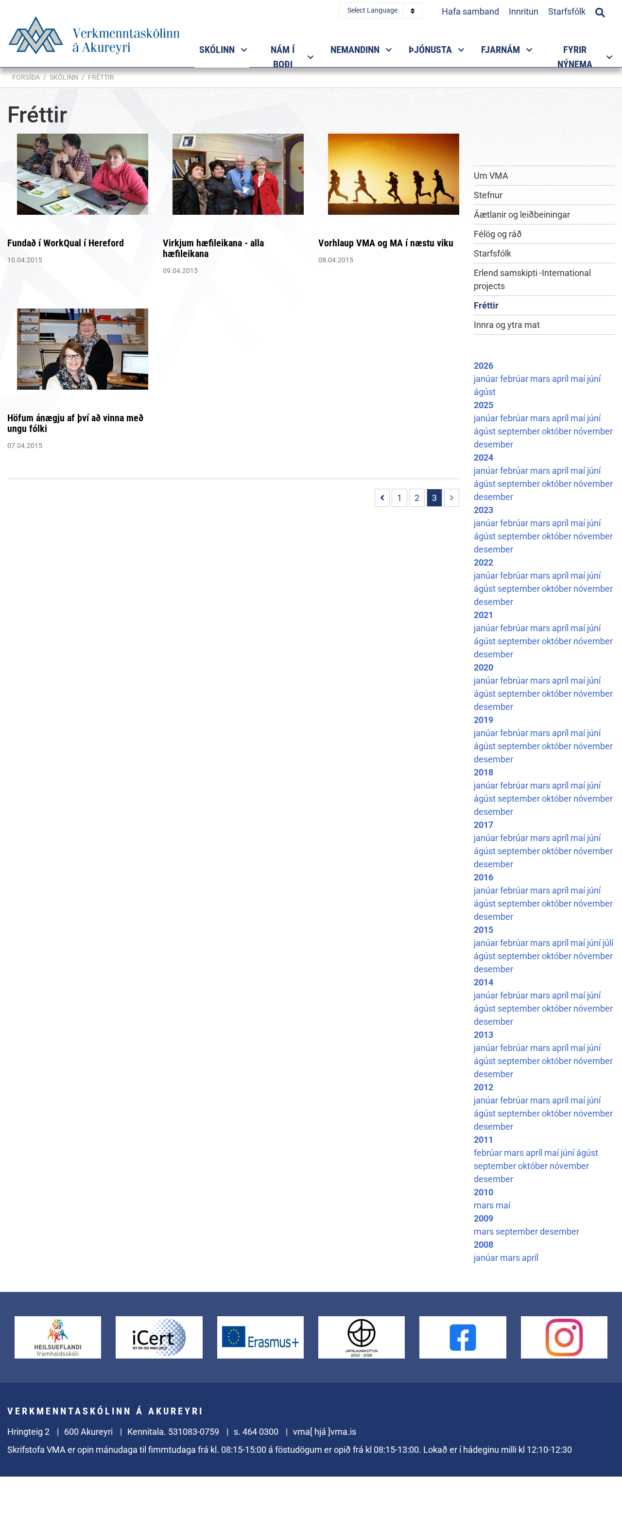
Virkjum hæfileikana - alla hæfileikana (213, 248)
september (520, 431)
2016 (483, 877)
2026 (483, 366)
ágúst (485, 392)
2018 (483, 772)
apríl (561, 379)
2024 (483, 457)
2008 (483, 1244)
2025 (483, 405)
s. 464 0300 (256, 1432)
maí (578, 379)
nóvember (593, 431)
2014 (483, 982)
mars (541, 379)
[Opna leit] (600, 11)
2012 (483, 1087)
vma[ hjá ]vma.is (324, 1432)
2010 (483, 1192)
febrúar (515, 379)
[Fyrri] (382, 498)
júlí (608, 943)
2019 (483, 720)
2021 (483, 615)
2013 (483, 1035)
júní (594, 379)
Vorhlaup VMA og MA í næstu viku (385, 243)
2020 (483, 667)
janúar (487, 379)
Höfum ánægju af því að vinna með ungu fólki (75, 423)
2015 (483, 930)
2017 (483, 825)
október (557, 431)
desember (493, 444)
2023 (483, 510)
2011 (483, 1140)
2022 (483, 562)
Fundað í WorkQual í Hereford (65, 243)
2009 (483, 1218)
